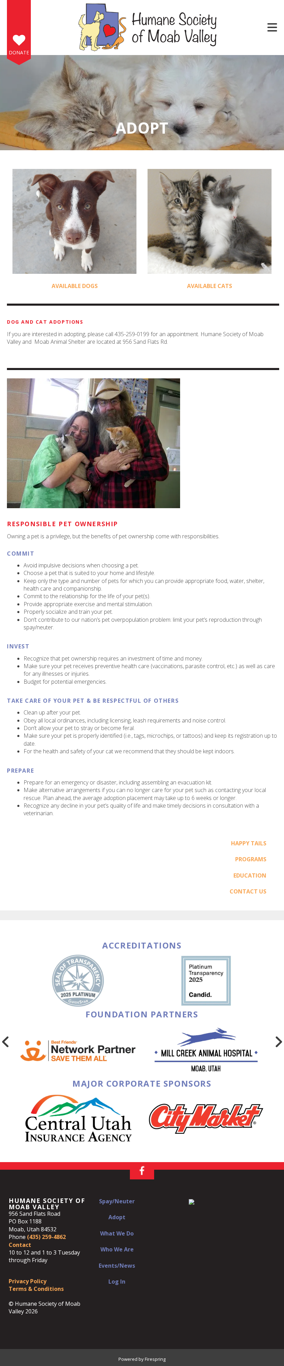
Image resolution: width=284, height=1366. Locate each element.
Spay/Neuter (117, 1201)
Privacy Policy (27, 1281)
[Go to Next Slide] (278, 1041)
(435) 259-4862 (46, 1237)
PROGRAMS (250, 859)
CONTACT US (248, 891)
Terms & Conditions (36, 1289)
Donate (19, 52)
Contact (20, 1245)
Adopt (116, 1217)
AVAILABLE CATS (209, 286)
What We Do (117, 1233)
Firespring (155, 1359)
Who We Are (117, 1249)
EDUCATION (249, 875)
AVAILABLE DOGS (75, 286)
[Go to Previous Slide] (5, 1041)
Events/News (117, 1265)
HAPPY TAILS (248, 843)
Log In (116, 1281)
